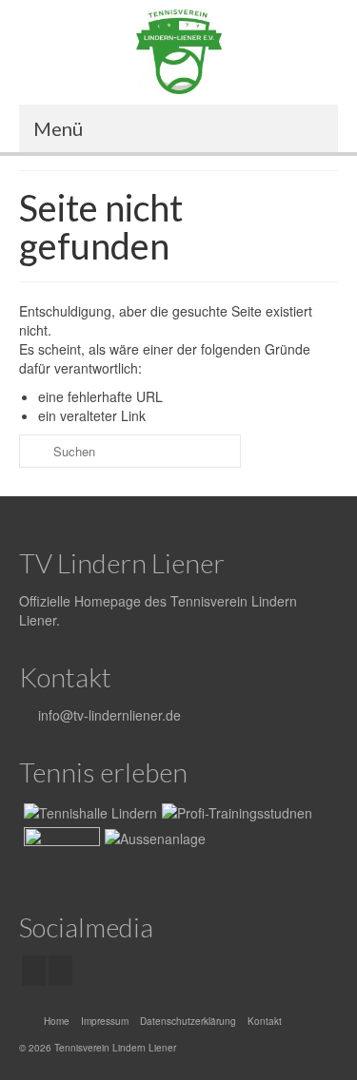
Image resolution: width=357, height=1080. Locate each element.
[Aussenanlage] (153, 837)
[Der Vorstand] (59, 851)
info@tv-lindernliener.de (107, 714)
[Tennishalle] (88, 810)
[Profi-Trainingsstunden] (234, 810)
